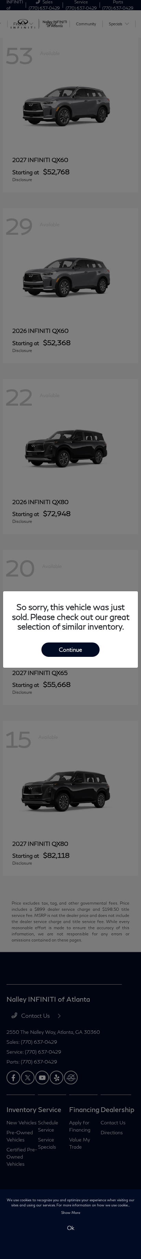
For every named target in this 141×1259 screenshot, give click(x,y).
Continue (70, 649)
